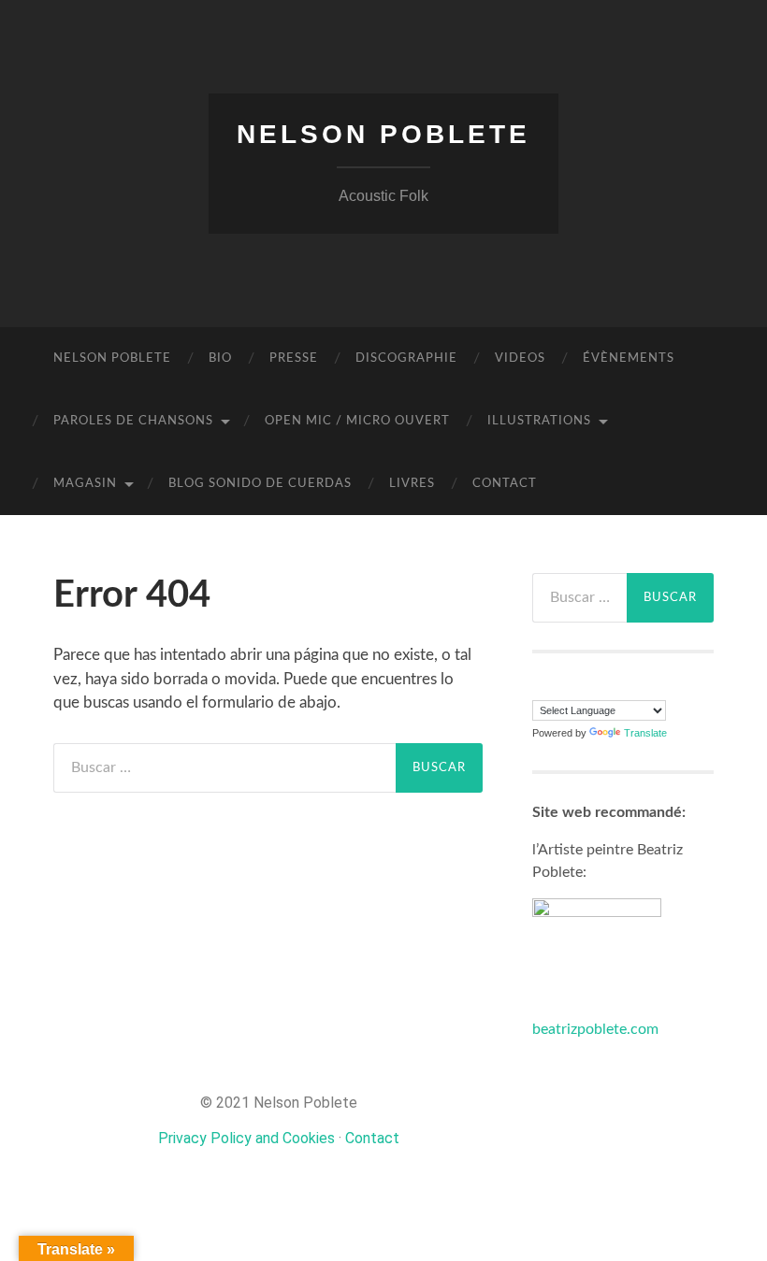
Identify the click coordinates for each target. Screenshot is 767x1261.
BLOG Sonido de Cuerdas (260, 484)
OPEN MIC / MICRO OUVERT (357, 421)
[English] (559, 688)
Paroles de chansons (133, 421)
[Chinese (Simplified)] (540, 688)
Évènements (628, 358)
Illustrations (539, 421)
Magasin (85, 484)
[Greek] (596, 688)
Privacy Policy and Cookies (246, 1138)
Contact (504, 484)
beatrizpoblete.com (595, 1029)
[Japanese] (615, 688)
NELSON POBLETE (112, 358)
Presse (293, 358)
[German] (578, 688)
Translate (645, 732)
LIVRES (412, 484)
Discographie (406, 358)
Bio (220, 358)
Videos (520, 358)
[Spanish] (634, 688)
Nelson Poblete (383, 134)
